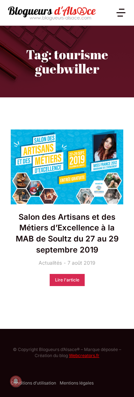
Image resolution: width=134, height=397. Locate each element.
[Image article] (67, 166)
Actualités (50, 263)
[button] (121, 13)
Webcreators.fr (84, 355)
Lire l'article (67, 280)
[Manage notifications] (15, 381)
